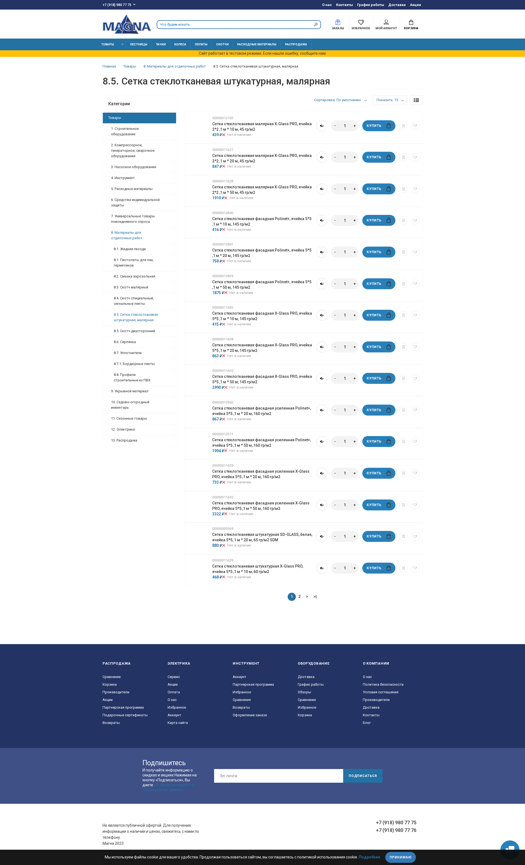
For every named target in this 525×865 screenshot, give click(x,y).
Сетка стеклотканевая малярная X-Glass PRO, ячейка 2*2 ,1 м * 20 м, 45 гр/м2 (262, 158)
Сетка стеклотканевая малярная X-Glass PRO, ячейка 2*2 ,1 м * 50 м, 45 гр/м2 (262, 190)
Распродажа (296, 44)
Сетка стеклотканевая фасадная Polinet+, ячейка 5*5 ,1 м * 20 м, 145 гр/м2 (261, 253)
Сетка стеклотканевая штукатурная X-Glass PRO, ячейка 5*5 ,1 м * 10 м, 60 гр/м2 (257, 569)
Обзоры (304, 692)
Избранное (177, 707)
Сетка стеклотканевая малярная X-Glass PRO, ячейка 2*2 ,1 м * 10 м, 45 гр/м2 (262, 126)
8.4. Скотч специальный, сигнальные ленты (134, 301)
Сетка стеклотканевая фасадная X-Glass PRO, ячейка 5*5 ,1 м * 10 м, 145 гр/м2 (262, 316)
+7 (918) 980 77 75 (117, 5)
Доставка (397, 5)
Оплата (174, 692)
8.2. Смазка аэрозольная (134, 276)
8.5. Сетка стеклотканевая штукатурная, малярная (136, 317)
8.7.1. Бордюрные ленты (134, 364)
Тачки (161, 44)
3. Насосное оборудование (133, 167)
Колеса (180, 44)
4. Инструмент (123, 178)
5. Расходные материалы (132, 189)
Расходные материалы (256, 44)
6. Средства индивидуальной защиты (135, 202)
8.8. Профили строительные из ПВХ (132, 377)
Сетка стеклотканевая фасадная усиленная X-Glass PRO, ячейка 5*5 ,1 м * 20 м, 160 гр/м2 (261, 474)
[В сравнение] (403, 126)
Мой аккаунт (386, 28)
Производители (116, 692)
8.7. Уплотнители (128, 353)
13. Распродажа (124, 440)
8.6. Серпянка (125, 342)
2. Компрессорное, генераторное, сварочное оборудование (132, 150)
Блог (367, 723)
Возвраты (111, 723)
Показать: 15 (387, 100)
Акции (415, 5)
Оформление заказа (250, 715)
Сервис (174, 677)
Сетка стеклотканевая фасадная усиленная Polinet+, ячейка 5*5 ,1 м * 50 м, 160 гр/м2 (261, 443)
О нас (327, 5)
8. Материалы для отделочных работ (126, 235)
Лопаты (201, 44)
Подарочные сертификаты (125, 715)
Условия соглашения (380, 692)
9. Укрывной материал (129, 391)
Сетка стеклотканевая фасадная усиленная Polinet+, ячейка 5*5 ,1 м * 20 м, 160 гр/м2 (261, 411)
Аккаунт (174, 715)
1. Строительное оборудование (125, 131)
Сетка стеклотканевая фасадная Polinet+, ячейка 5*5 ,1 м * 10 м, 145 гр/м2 (261, 221)
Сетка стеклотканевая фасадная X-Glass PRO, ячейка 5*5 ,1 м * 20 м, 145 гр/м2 (262, 348)
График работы (370, 5)
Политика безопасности (383, 684)
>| (315, 596)
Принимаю (401, 857)
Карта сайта (178, 723)
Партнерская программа (123, 707)
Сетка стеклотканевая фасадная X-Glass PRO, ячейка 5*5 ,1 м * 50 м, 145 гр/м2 (262, 379)
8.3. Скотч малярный (131, 287)
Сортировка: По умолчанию (337, 100)
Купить (374, 126)
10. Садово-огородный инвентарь (130, 405)
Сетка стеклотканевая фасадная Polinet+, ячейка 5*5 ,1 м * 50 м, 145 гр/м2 (261, 285)
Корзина (411, 28)
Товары (107, 44)
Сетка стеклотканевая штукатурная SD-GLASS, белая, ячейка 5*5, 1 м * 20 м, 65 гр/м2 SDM (262, 537)
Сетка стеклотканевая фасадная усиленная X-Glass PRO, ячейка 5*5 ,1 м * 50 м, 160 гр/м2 (261, 506)
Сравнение (112, 677)
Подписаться (363, 776)
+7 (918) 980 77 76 (396, 830)
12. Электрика (123, 429)
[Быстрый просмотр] (321, 125)
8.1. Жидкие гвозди (130, 249)
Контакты (344, 5)
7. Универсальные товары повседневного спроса (133, 219)
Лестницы (138, 44)
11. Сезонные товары (129, 418)
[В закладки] (415, 126)
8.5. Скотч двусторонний (134, 331)
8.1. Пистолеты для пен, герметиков (134, 262)
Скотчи (222, 44)
